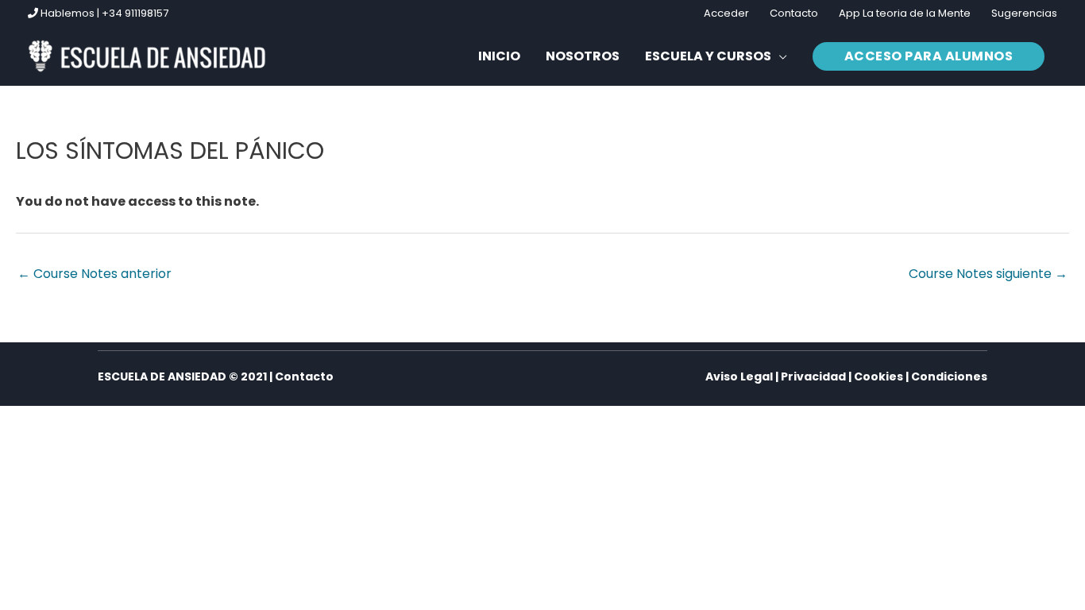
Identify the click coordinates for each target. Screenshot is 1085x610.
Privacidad (813, 376)
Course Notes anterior (94, 273)
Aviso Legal (739, 376)
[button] (716, 56)
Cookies (878, 376)
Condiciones (949, 376)
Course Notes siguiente (988, 273)
